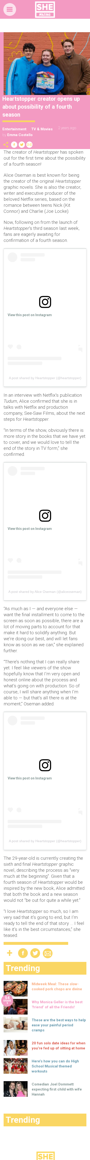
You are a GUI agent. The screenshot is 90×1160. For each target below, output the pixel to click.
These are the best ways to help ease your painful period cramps (59, 1025)
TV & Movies (42, 129)
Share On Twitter (21, 144)
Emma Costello (20, 135)
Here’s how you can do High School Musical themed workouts (55, 1066)
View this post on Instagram (30, 315)
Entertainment (14, 129)
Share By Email (29, 144)
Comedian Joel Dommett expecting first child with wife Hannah (57, 1089)
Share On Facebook (14, 144)
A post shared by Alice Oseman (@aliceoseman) (45, 592)
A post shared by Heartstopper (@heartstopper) (45, 378)
